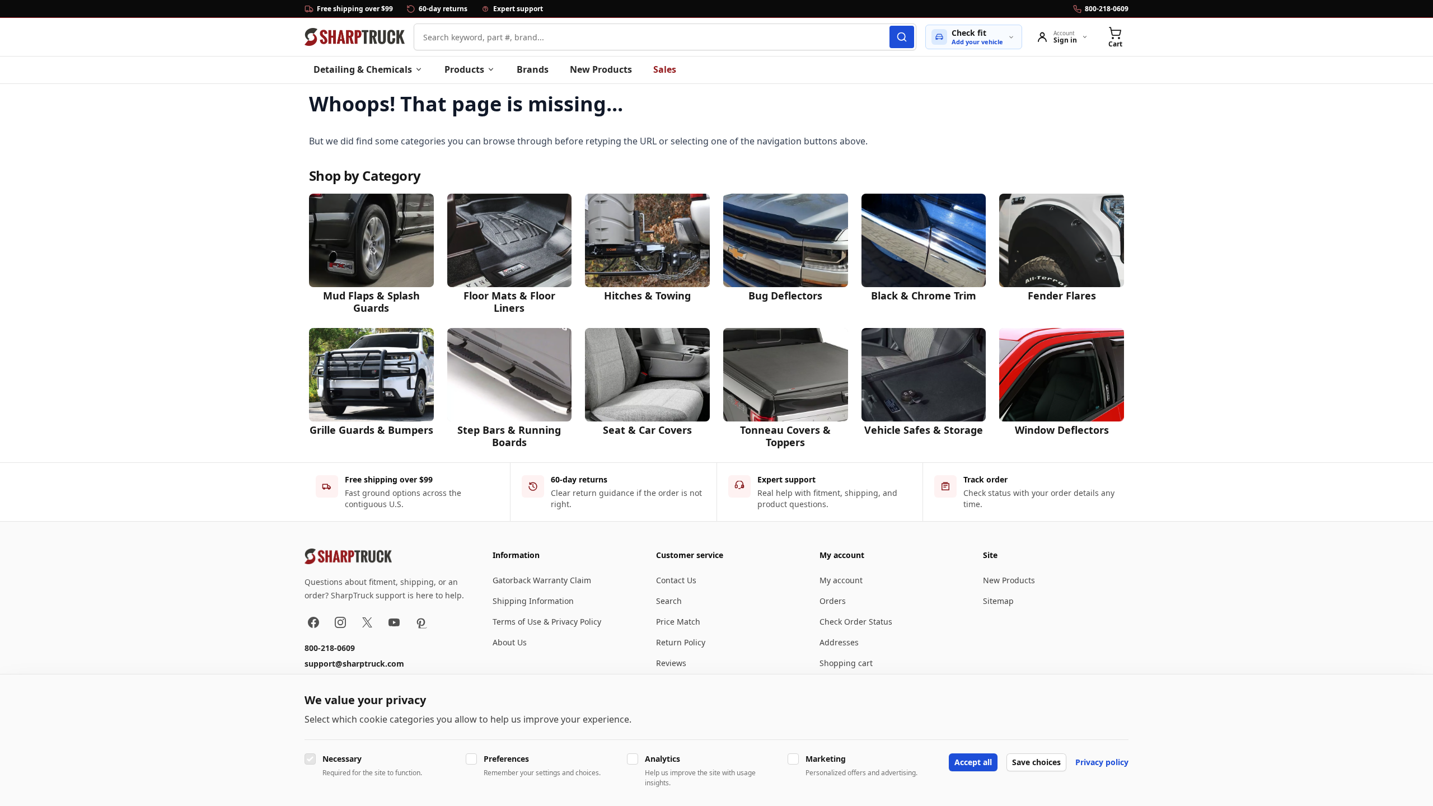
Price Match (678, 621)
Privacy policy (1101, 762)
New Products (601, 69)
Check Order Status (855, 621)
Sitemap (998, 601)
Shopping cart (846, 663)
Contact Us (676, 580)
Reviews (671, 663)
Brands (533, 69)
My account (841, 580)
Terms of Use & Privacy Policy (547, 621)
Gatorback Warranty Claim (542, 580)
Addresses (839, 642)
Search (669, 601)
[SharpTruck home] (355, 37)
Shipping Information (533, 601)
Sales (664, 69)
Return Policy (680, 642)
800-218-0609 (330, 648)
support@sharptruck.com (354, 663)
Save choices (1036, 762)
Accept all (973, 762)
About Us (510, 642)
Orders (832, 601)
